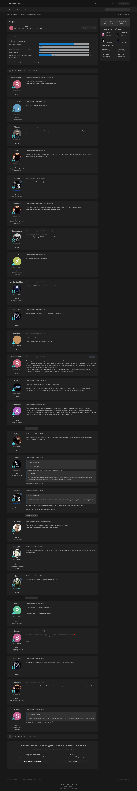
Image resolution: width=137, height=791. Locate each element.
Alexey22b (16, 404)
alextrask (17, 309)
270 (17, 94)
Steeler (17, 631)
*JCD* (17, 381)
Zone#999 (16, 151)
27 (18, 620)
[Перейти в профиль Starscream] (17, 237)
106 (18, 117)
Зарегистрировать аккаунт (32, 761)
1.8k (17, 247)
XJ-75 (16, 255)
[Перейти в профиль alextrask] (17, 316)
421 (18, 325)
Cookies (74, 784)
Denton (17, 178)
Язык (61, 784)
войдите (20, 62)
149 (18, 647)
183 (18, 563)
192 (18, 298)
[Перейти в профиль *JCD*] (17, 387)
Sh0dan (17, 434)
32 (18, 420)
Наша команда (29, 10)
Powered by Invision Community (68, 788)
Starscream (17, 231)
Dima (17, 458)
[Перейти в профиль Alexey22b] (17, 411)
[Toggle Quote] (29, 462)
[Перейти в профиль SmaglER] (17, 553)
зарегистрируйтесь (31, 62)
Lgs (16, 576)
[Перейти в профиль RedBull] (17, 610)
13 (18, 450)
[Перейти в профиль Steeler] (17, 638)
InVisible (16, 333)
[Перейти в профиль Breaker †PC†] (11, 28)
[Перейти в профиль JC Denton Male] (17, 288)
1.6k (17, 143)
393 (17, 167)
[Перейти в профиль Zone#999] (17, 157)
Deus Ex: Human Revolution (35, 29)
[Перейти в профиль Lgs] (17, 582)
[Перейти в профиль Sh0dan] (17, 440)
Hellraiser (17, 521)
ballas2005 (17, 101)
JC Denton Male (16, 282)
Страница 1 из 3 (33, 70)
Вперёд (20, 70)
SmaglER (17, 547)
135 (18, 537)
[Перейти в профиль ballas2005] (17, 108)
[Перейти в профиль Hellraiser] (17, 528)
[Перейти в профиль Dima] (17, 464)
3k (18, 474)
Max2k (17, 127)
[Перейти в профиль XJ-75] (17, 261)
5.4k (17, 194)
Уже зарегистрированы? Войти (105, 4)
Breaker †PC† (24, 27)
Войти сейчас (73, 761)
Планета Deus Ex (15, 4)
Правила (19, 10)
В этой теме (119, 9)
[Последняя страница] (24, 71)
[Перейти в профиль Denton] (17, 185)
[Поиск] (127, 9)
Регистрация (124, 3)
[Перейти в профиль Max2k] (17, 133)
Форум (11, 10)
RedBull (17, 604)
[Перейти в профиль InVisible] (17, 340)
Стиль (68, 784)
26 (18, 396)
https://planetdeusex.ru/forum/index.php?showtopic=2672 (44, 470)
